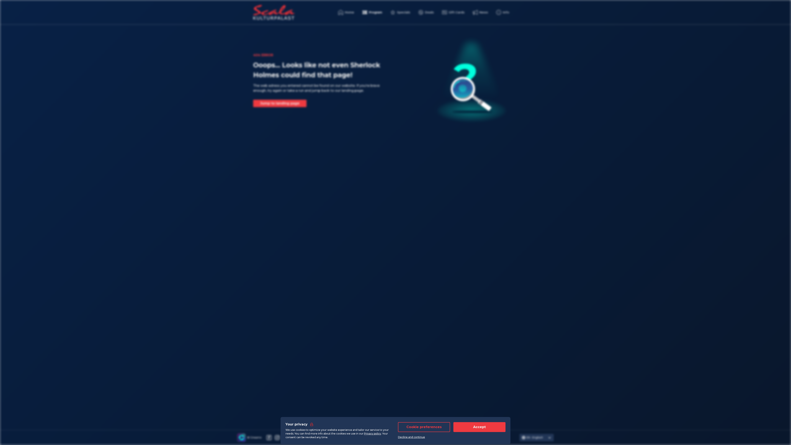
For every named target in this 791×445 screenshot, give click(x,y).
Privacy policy (372, 433)
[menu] (502, 12)
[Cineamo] (241, 437)
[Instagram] (277, 437)
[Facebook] (269, 437)
